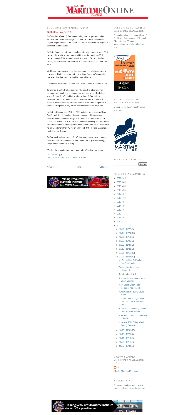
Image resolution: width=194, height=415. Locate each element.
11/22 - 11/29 (125, 245)
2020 (119, 182)
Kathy (117, 367)
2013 (119, 210)
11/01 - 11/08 (125, 257)
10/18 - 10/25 (125, 334)
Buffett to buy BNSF (59, 32)
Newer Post (52, 167)
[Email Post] (60, 154)
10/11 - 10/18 (125, 338)
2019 (119, 186)
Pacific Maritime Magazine (126, 371)
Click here (118, 110)
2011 (119, 218)
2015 (119, 202)
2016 (119, 198)
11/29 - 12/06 (125, 241)
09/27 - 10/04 (125, 346)
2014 (119, 206)
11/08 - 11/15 (125, 253)
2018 (119, 190)
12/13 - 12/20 (125, 233)
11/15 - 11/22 (125, 249)
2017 (119, 194)
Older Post (104, 167)
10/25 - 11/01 (125, 330)
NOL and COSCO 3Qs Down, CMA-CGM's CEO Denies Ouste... (131, 302)
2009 (119, 226)
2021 (119, 178)
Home (78, 167)
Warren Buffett (80, 157)
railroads (66, 157)
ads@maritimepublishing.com (132, 388)
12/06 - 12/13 (125, 237)
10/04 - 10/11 (125, 342)
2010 (119, 222)
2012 (119, 214)
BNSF (57, 157)
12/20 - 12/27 (125, 229)
